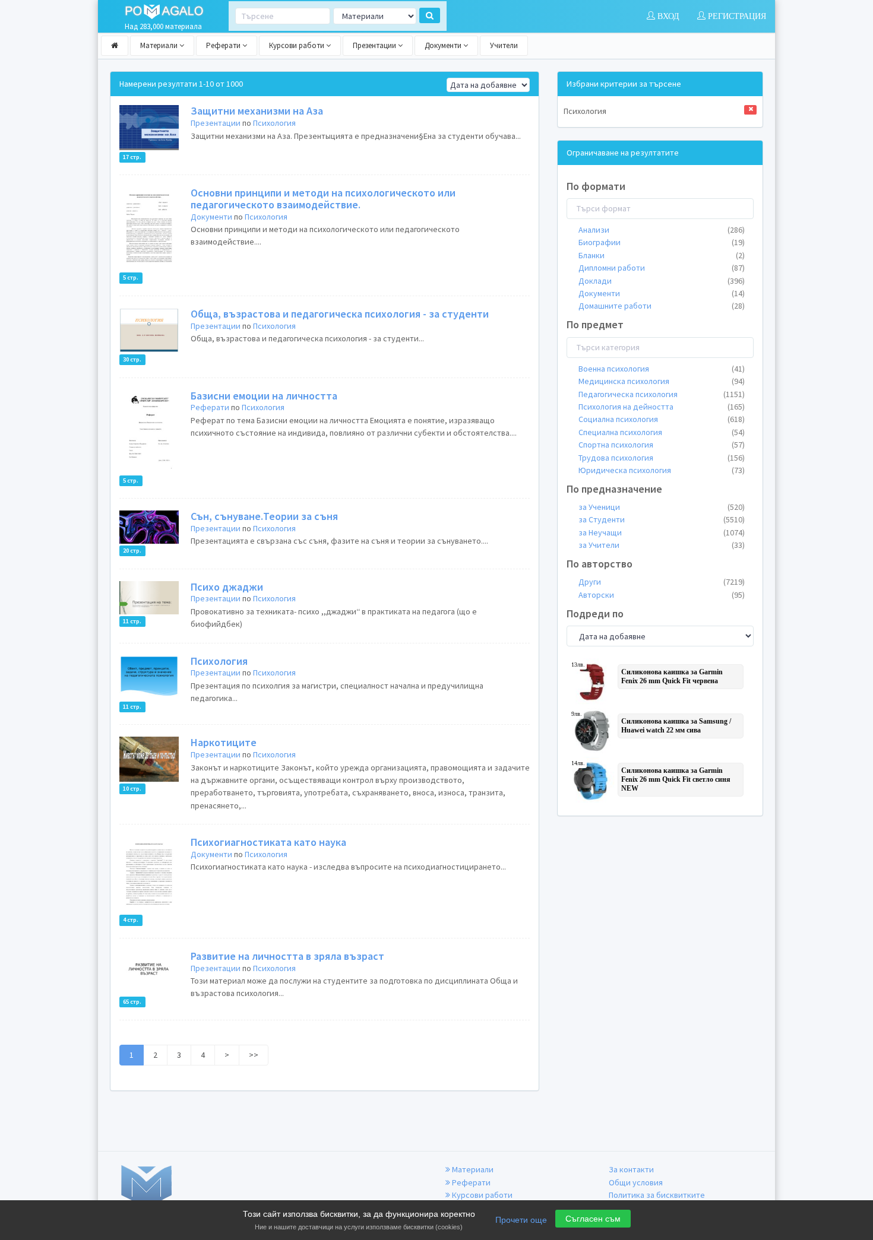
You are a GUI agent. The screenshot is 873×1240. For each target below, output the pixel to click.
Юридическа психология (661, 470)
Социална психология (661, 419)
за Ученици (661, 507)
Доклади (661, 280)
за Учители (661, 545)
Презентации (375, 45)
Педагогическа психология (661, 394)
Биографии (661, 242)
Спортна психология (661, 444)
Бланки (661, 255)
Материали (159, 45)
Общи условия (636, 1182)
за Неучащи (661, 532)
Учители (504, 45)
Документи (444, 45)
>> (253, 1054)
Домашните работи (661, 305)
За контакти (631, 1169)
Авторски (661, 594)
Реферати (224, 45)
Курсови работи (297, 45)
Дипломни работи (661, 267)
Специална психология (661, 432)
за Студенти (661, 519)
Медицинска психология (661, 381)
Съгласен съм (593, 1218)
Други (661, 581)
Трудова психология (661, 457)
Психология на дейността (661, 406)
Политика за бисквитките (657, 1195)
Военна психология (661, 368)
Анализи (661, 229)
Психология (274, 123)
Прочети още (521, 1220)
